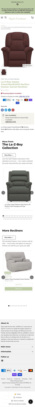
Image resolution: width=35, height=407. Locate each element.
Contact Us (17, 379)
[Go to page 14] (23, 215)
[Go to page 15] (25, 215)
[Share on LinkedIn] (9, 110)
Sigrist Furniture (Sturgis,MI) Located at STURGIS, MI (16, 383)
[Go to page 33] (23, 217)
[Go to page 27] (14, 217)
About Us (9, 379)
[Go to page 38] (31, 217)
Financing (24, 379)
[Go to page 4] (13, 305)
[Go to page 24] (9, 217)
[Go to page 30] (19, 217)
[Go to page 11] (19, 215)
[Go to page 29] (17, 217)
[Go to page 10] (17, 215)
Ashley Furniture (9, 281)
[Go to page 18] (30, 215)
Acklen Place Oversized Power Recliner (17, 279)
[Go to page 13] (22, 215)
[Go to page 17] (28, 215)
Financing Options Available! (11, 93)
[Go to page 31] (20, 217)
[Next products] (32, 192)
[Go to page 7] (12, 215)
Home (3, 25)
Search (3, 379)
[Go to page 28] (15, 217)
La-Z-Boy (6, 90)
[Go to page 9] (15, 215)
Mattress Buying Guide (16, 381)
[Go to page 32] (22, 217)
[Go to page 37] (30, 217)
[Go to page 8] (14, 215)
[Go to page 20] (3, 217)
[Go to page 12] (20, 215)
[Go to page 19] (31, 215)
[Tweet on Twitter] (5, 110)
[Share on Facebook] (2, 110)
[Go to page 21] (4, 217)
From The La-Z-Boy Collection (10, 79)
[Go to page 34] (25, 217)
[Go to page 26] (12, 217)
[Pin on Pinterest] (13, 110)
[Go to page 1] (3, 215)
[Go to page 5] (9, 215)
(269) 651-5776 (24, 96)
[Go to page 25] (11, 217)
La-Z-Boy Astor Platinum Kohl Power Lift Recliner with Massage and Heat (17, 205)
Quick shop (18, 284)
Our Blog (17, 385)
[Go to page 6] (11, 215)
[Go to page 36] (28, 217)
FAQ (30, 379)
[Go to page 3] (6, 215)
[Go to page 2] (4, 215)
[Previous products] (3, 192)
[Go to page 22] (6, 217)
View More (7, 155)
